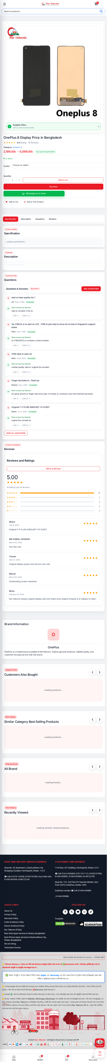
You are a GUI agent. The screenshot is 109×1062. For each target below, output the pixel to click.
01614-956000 (68, 873)
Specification (10, 219)
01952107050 (31, 876)
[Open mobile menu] (4, 4)
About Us (8, 911)
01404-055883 (75, 876)
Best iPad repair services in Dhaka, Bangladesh (24, 933)
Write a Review (53, 468)
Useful (26, 316)
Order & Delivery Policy (14, 922)
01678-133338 (17, 876)
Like (15, 316)
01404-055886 (62, 896)
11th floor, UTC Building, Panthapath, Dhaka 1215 (76, 868)
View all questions (15, 433)
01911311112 (82, 873)
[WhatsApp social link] (84, 911)
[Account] (102, 4)
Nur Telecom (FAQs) (13, 930)
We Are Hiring (10, 944)
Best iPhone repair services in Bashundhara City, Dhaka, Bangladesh (25, 938)
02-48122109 (89, 876)
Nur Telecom (40, 1040)
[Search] (101, 11)
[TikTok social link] (90, 911)
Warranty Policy (11, 918)
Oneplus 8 (17, 147)
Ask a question (91, 289)
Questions (39, 219)
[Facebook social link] (65, 911)
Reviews (52, 219)
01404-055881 (61, 876)
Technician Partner (12, 947)
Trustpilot (59, 918)
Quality (7, 166)
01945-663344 (10, 879)
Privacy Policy (10, 914)
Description (26, 219)
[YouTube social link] (78, 911)
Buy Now (53, 186)
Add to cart (63, 180)
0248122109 (24, 879)
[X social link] (71, 911)
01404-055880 (84, 890)
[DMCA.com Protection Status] (67, 923)
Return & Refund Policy (14, 926)
